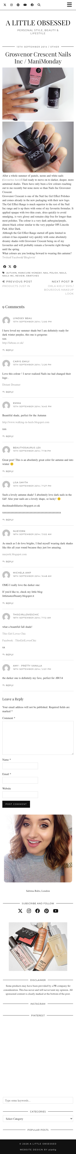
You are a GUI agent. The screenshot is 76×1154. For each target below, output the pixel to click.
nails (62, 273)
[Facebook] (32, 5)
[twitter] (20, 911)
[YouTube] (25, 5)
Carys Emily (21, 361)
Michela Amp (22, 572)
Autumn (11, 273)
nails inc (8, 275)
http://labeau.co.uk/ (13, 343)
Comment (8, 718)
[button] (70, 5)
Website (6, 788)
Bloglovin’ (30, 257)
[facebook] (37, 911)
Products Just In (17, 284)
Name (6, 759)
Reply (10, 350)
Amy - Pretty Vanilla (27, 665)
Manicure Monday (30, 273)
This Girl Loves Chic (14, 633)
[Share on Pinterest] (15, 266)
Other (54, 47)
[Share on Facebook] (4, 266)
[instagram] (29, 911)
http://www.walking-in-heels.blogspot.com (25, 422)
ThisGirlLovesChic (26, 614)
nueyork (19, 531)
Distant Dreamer (11, 384)
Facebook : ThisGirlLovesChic (19, 640)
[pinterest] (46, 911)
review (20, 275)
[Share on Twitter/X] (9, 266)
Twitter (6, 257)
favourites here (11, 180)
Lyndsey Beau (22, 318)
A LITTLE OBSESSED (38, 22)
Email (6, 774)
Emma (17, 403)
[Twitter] (5, 5)
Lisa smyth (20, 482)
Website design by (38, 1149)
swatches (32, 275)
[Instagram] (11, 5)
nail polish (50, 273)
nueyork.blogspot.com (14, 554)
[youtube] (55, 911)
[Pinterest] (18, 5)
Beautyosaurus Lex (27, 447)
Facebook (17, 257)
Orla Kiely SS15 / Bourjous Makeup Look (59, 287)
